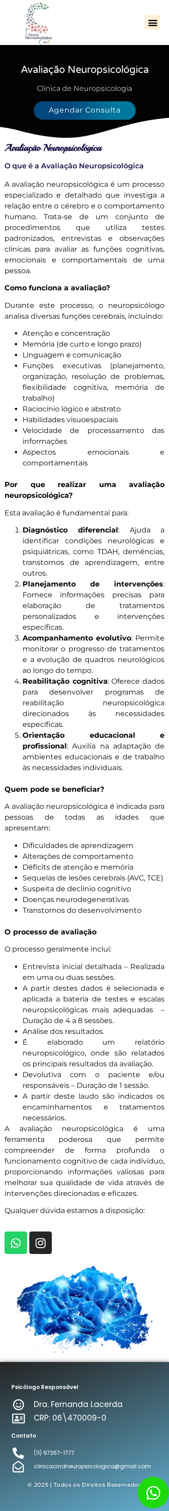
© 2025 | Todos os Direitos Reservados (84, 1484)
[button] (152, 22)
